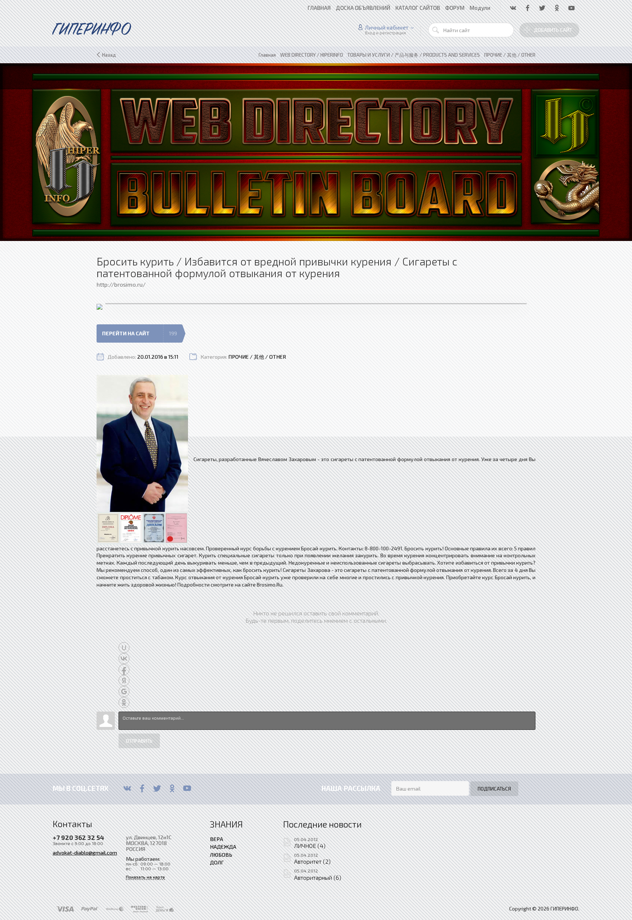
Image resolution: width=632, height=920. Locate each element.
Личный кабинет (387, 27)
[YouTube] (187, 788)
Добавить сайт (553, 30)
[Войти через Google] (123, 691)
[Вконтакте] (127, 788)
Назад (109, 55)
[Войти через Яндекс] (123, 680)
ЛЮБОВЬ (221, 854)
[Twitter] (157, 788)
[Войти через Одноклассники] (123, 702)
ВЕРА (216, 839)
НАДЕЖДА (223, 846)
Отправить (139, 741)
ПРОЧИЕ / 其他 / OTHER (257, 357)
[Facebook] (142, 788)
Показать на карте (145, 877)
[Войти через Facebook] (123, 669)
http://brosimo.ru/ (121, 284)
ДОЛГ (217, 862)
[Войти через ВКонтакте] (123, 658)
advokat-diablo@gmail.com (85, 852)
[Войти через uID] (123, 647)
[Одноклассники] (172, 788)
